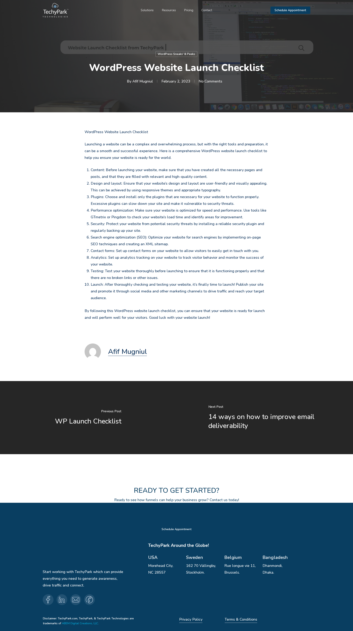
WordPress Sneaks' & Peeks (176, 54)
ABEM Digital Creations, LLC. (80, 623)
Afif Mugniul (142, 81)
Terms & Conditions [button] (241, 619)
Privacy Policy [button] (190, 619)
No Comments (210, 81)
